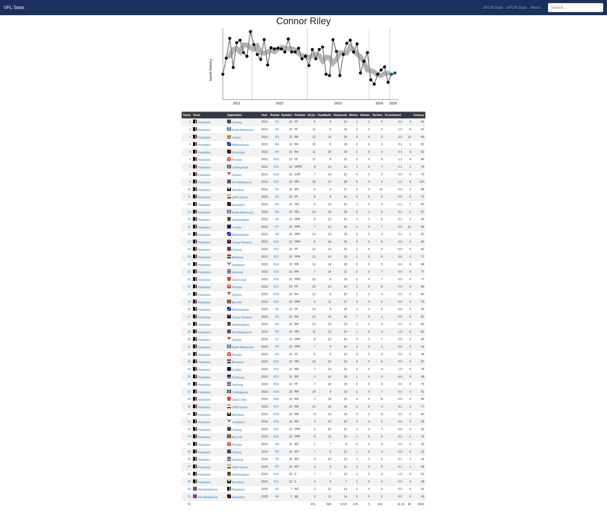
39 (189, 406)
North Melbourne (243, 130)
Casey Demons (242, 242)
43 (189, 436)
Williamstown (240, 145)
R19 (276, 421)
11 (189, 196)
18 (189, 249)
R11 (276, 166)
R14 (276, 264)
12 (189, 204)
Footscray (238, 377)
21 (189, 271)
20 (189, 264)
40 (189, 414)
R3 (277, 137)
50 (189, 489)
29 (189, 331)
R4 (277, 144)
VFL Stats (14, 7)
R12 (276, 174)
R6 (277, 219)
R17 (276, 286)
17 (189, 241)
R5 (277, 151)
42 (189, 429)
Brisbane (238, 257)
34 (189, 369)
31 (189, 346)
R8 (277, 234)
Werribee (238, 190)
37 (189, 391)
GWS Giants (240, 197)
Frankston (204, 122)
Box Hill (237, 302)
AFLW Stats (517, 7)
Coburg (237, 122)
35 (189, 376)
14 (189, 219)
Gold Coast (239, 280)
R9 (277, 354)
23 (189, 286)
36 (189, 384)
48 (189, 474)
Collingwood (240, 167)
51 (189, 496)
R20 (276, 301)
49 (189, 481)
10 (189, 189)
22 (189, 279)
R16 (276, 279)
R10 (276, 159)
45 (189, 451)
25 (189, 301)
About (535, 7)
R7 (277, 226)
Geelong (237, 272)
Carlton (236, 227)
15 (189, 226)
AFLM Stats (493, 7)
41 (189, 421)
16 (189, 234)
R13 (276, 181)
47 (189, 466)
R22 (276, 436)
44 (189, 444)
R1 (277, 121)
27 (189, 316)
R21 (276, 429)
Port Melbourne (242, 182)
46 (189, 459)
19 (189, 256)
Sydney (237, 175)
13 (189, 212)
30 (189, 339)
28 (189, 324)
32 (189, 354)
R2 (277, 129)
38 (189, 399)
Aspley (236, 137)
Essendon (238, 152)
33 (189, 361)
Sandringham (240, 220)
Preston (237, 160)
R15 (276, 271)
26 (189, 309)
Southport (238, 265)
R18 (276, 294)
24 (189, 294)
